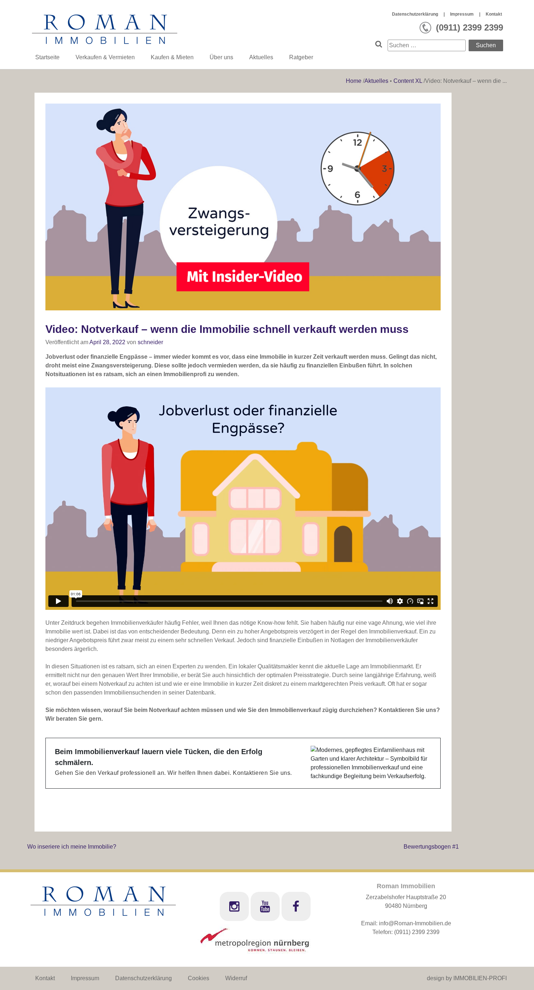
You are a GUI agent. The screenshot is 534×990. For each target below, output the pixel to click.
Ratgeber (301, 57)
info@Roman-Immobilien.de (415, 923)
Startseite (47, 57)
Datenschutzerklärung (415, 14)
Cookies (198, 978)
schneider (150, 342)
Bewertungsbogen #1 (431, 847)
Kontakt (494, 14)
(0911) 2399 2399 (417, 932)
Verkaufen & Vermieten (105, 57)
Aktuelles (261, 57)
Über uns (221, 57)
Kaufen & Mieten (172, 57)
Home (354, 81)
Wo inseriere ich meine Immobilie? (71, 847)
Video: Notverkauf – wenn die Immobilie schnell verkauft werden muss (227, 329)
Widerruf (236, 978)
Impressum (462, 14)
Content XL (407, 81)
